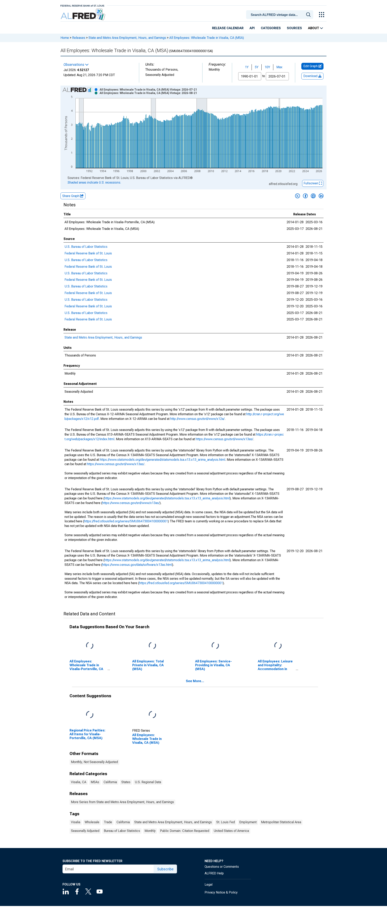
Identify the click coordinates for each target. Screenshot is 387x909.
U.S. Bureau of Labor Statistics (85, 247)
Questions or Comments (222, 867)
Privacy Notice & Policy (221, 892)
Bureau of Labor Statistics (122, 831)
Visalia (75, 822)
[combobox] (280, 14)
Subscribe (165, 869)
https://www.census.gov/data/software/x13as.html (137, 565)
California (110, 782)
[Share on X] (297, 195)
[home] (83, 14)
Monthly (150, 831)
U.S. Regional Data (148, 782)
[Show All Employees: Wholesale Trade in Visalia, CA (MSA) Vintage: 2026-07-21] (148, 89)
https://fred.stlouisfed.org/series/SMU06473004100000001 (126, 521)
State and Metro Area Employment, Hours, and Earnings (127, 38)
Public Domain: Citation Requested (184, 831)
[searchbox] (280, 15)
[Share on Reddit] (313, 195)
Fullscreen (311, 183)
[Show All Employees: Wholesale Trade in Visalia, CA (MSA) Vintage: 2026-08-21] (148, 93)
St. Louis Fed (225, 822)
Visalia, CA (78, 782)
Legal (208, 884)
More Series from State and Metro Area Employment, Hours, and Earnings (122, 802)
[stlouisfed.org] (82, 5)
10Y (267, 67)
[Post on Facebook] (305, 195)
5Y (256, 67)
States (125, 782)
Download (310, 76)
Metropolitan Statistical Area (281, 822)
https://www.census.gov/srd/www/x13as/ (224, 439)
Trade (108, 822)
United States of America (231, 831)
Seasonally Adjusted (85, 831)
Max (279, 67)
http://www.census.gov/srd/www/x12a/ (197, 419)
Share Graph (71, 196)
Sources (294, 28)
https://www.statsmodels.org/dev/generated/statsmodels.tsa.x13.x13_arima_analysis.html (162, 460)
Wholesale (92, 822)
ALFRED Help (214, 873)
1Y (247, 67)
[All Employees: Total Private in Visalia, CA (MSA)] (152, 646)
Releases (78, 38)
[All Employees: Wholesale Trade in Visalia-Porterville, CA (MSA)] (90, 646)
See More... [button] (195, 681)
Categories (271, 28)
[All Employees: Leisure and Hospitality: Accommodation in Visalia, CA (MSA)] (278, 646)
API (252, 28)
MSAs (95, 782)
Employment (248, 822)
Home (64, 38)
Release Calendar (227, 28)
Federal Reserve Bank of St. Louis (88, 253)
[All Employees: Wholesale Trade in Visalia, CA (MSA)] (152, 715)
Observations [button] (74, 64)
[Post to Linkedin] (321, 195)
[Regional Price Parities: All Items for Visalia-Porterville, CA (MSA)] (90, 715)
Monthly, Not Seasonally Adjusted (94, 762)
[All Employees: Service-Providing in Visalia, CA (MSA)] (215, 646)
